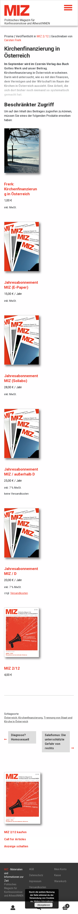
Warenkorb (60, 881)
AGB (31, 869)
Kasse (57, 875)
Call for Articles (15, 839)
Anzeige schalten (16, 846)
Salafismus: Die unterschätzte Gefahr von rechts (55, 741)
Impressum (35, 881)
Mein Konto (60, 869)
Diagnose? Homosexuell (20, 737)
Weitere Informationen (43, 901)
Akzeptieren (43, 905)
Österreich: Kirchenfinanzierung (23, 717)
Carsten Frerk (12, 40)
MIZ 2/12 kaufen (15, 832)
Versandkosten (19, 593)
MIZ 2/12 (43, 36)
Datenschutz (36, 875)
